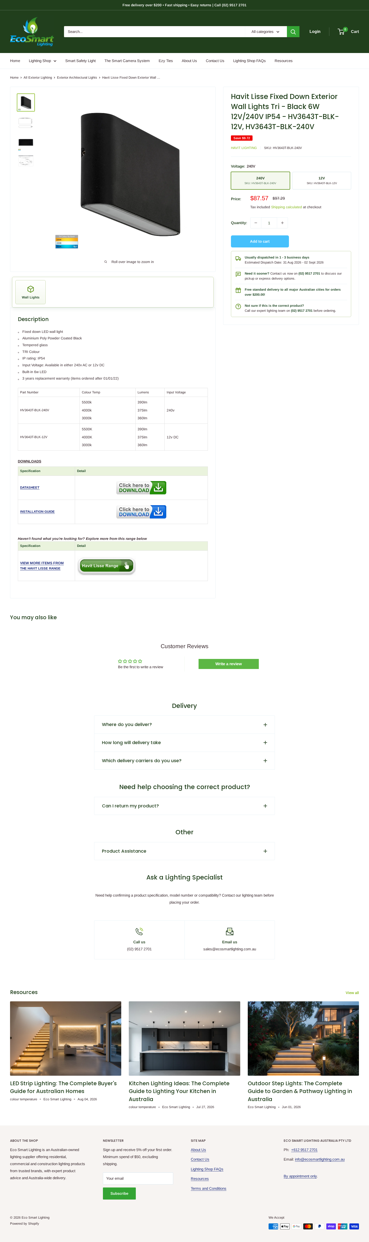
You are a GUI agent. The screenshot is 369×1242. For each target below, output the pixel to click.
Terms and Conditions (208, 1188)
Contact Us (215, 61)
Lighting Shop (40, 61)
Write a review (228, 664)
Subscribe (119, 1193)
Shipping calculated (286, 207)
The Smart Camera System (127, 61)
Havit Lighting (244, 148)
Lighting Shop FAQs (249, 61)
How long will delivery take (131, 742)
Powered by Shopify (24, 1223)
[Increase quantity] (282, 223)
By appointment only (300, 1176)
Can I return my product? (130, 806)
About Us (189, 61)
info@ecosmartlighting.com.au (320, 1159)
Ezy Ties (166, 61)
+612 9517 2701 (304, 1150)
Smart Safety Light (80, 61)
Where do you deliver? (127, 724)
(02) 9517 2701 (309, 273)
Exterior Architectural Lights (77, 77)
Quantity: (239, 223)
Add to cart (260, 241)
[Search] (293, 31)
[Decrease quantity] (256, 223)
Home (15, 61)
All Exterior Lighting (38, 77)
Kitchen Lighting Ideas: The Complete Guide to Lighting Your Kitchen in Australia (179, 1091)
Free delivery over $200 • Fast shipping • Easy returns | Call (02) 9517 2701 (184, 5)
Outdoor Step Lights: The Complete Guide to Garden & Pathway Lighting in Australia (300, 1091)
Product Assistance (124, 851)
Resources (284, 61)
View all (353, 993)
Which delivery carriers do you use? (141, 760)
